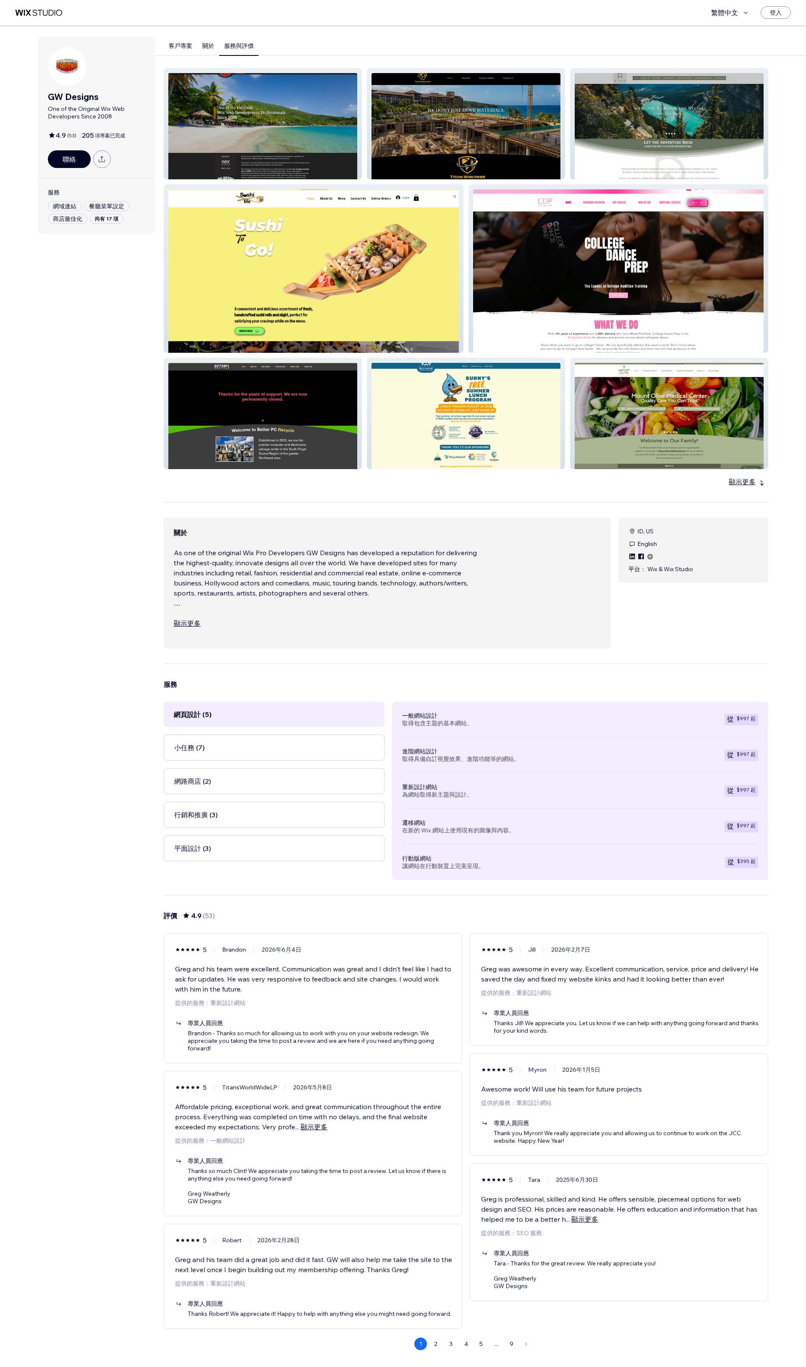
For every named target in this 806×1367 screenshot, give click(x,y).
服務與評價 (239, 46)
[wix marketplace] (38, 13)
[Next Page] (526, 1344)
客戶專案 (180, 46)
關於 (208, 46)
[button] (263, 123)
